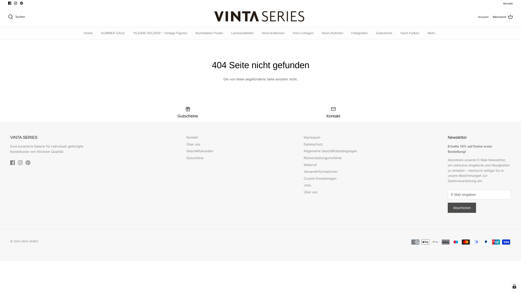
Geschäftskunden (199, 151)
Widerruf (310, 165)
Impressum (312, 137)
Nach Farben (410, 33)
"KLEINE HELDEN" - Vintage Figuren (160, 33)
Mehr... (432, 33)
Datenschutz (313, 144)
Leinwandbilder (242, 33)
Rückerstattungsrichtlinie (323, 158)
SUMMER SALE (113, 33)
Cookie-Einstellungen (320, 178)
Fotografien (359, 33)
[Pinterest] (21, 3)
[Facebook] (9, 3)
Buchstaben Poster (209, 33)
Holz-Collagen (303, 33)
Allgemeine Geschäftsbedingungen (330, 151)
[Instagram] (15, 3)
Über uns (193, 144)
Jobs (307, 185)
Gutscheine (384, 33)
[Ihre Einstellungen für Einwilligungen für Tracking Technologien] (514, 286)
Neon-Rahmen (332, 33)
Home (88, 33)
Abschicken (462, 208)
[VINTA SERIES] (260, 17)
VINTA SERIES (29, 241)
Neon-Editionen (273, 33)
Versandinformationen (320, 171)
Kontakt (508, 3)
